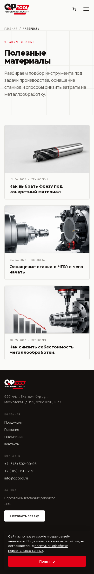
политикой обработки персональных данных (38, 548)
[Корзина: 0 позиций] (74, 9)
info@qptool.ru (16, 478)
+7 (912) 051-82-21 (19, 471)
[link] (47, 162)
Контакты (11, 444)
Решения (11, 429)
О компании (13, 436)
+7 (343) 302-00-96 (20, 463)
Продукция (13, 422)
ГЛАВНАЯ (10, 28)
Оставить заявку (24, 516)
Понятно (47, 561)
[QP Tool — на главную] (16, 9)
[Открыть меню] (86, 9)
